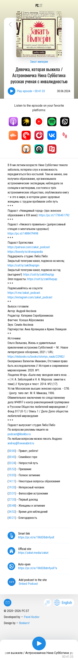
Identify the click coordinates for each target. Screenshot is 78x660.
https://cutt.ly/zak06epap (42, 279)
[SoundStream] (64, 135)
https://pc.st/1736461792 (54, 215)
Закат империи (39, 61)
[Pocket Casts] (26, 135)
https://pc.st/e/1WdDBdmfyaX (36, 537)
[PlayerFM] (39, 135)
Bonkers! (24, 623)
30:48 (12, 505)
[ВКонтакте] (51, 135)
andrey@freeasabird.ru (21, 443)
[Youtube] (39, 121)
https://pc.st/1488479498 (23, 233)
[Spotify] (51, 121)
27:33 (12, 499)
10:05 (12, 475)
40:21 (12, 518)
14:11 (12, 481)
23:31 (12, 493)
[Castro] (39, 149)
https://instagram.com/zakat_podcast (30, 297)
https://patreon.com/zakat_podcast (29, 247)
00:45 (12, 457)
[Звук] (64, 121)
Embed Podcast (28, 584)
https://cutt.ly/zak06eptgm (23, 265)
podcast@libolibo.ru (19, 434)
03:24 (12, 463)
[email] (7, 602)
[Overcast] (26, 149)
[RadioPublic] (51, 149)
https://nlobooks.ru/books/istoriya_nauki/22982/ (36, 356)
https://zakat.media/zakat (33, 553)
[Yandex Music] (26, 121)
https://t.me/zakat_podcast (24, 293)
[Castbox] (13, 135)
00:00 (12, 451)
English (67, 602)
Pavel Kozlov (31, 617)
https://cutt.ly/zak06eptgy (38, 274)
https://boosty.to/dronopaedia (25, 252)
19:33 (12, 487)
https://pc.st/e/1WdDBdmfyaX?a (37, 568)
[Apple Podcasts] (13, 121)
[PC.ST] (39, 5)
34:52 (12, 511)
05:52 (12, 469)
